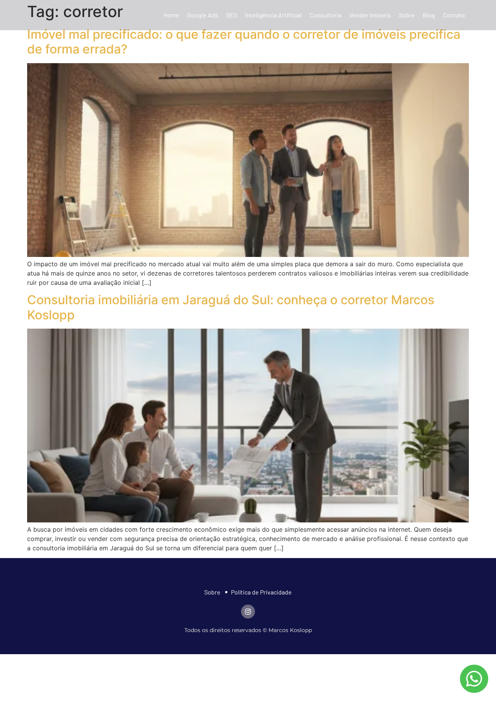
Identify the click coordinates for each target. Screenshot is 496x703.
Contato (454, 15)
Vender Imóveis (370, 15)
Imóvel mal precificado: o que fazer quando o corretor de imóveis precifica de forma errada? (243, 42)
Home (171, 15)
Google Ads (202, 15)
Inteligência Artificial (273, 15)
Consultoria (325, 15)
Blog (429, 15)
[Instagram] (248, 612)
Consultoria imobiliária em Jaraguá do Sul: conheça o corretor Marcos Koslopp (230, 307)
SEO (231, 15)
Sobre (407, 15)
